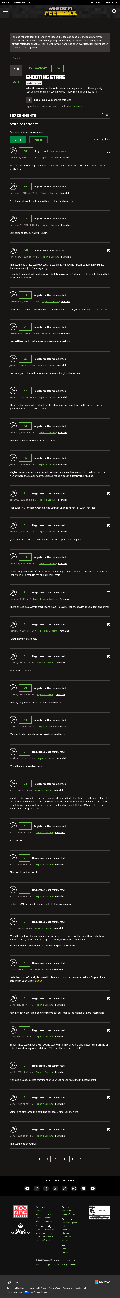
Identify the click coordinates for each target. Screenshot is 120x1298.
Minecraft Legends (44, 1217)
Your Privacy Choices (38, 1292)
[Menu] (5, 11)
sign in (19, 132)
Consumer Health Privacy (36, 1288)
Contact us (66, 1240)
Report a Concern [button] (75, 106)
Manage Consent (69, 1264)
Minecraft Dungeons (44, 1214)
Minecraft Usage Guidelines (47, 1264)
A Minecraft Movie (43, 1240)
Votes (38, 139)
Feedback (66, 1229)
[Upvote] (13, 150)
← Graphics (16, 58)
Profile (65, 1249)
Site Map (66, 1233)
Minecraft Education (44, 1221)
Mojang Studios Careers (46, 1233)
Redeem (65, 1252)
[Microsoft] (102, 1282)
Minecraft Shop (68, 1214)
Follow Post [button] (37, 68)
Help (114, 2)
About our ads (80, 1288)
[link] (27, 1189)
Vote (16, 81)
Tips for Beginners (70, 1222)
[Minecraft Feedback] (60, 11)
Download (66, 1237)
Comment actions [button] (108, 151)
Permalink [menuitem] (65, 157)
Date (17, 139)
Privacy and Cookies (15, 1288)
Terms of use (54, 1288)
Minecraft (40, 1210)
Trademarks (67, 1288)
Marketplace (67, 1210)
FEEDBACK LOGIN (100, 2)
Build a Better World (44, 1237)
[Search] (114, 11)
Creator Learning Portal (45, 1229)
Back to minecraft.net (18, 2)
